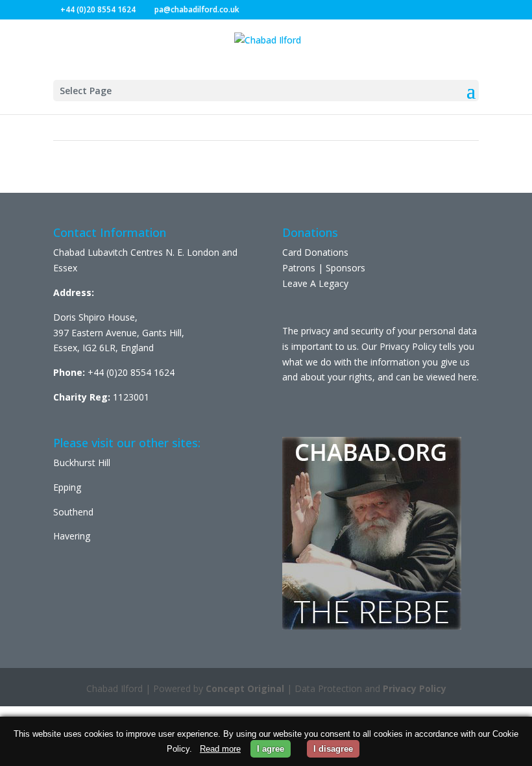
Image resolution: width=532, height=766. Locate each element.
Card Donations (315, 252)
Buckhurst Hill (81, 462)
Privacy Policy (414, 688)
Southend (73, 512)
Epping (67, 487)
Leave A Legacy (315, 283)
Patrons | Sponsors (323, 268)
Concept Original (245, 688)
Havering (71, 536)
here (467, 377)
